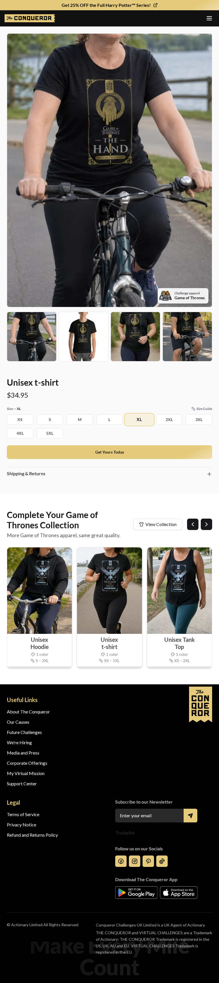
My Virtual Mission (25, 773)
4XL (20, 433)
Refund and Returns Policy (32, 835)
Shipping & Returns (26, 473)
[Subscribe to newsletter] (190, 815)
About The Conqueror (28, 711)
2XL (169, 419)
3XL (198, 419)
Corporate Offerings (27, 763)
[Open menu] (209, 18)
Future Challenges (24, 732)
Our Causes (18, 722)
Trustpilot (125, 832)
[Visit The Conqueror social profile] (121, 861)
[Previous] (192, 524)
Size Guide (204, 408)
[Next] (206, 524)
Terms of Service (23, 814)
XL (139, 419)
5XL (49, 433)
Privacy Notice (21, 824)
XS (20, 419)
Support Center (22, 783)
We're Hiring (19, 742)
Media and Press (23, 752)
